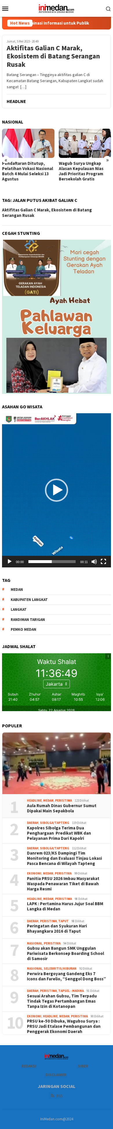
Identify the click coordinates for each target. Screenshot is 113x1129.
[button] (56, 490)
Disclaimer (55, 1074)
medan (17, 589)
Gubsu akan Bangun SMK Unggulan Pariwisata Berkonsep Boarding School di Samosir (65, 953)
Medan (48, 800)
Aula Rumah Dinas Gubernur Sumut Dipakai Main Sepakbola (61, 808)
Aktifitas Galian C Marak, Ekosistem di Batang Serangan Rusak (53, 56)
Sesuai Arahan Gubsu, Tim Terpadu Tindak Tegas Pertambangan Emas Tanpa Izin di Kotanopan (62, 1001)
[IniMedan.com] (56, 7)
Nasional (34, 943)
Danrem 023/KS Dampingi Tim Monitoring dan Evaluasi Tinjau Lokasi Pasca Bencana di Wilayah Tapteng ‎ (64, 858)
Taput (63, 921)
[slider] (52, 561)
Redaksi (28, 1066)
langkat (19, 609)
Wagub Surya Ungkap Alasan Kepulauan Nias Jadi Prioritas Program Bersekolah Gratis (81, 171)
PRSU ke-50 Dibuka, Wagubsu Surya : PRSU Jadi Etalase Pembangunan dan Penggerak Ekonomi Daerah (64, 1026)
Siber (83, 1066)
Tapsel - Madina (71, 991)
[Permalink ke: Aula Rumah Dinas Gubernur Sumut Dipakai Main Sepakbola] (56, 763)
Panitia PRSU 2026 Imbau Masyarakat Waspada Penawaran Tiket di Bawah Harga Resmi (63, 884)
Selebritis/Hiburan (60, 968)
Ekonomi (34, 873)
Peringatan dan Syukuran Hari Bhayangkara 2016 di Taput (57, 928)
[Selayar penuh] (103, 561)
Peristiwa (63, 800)
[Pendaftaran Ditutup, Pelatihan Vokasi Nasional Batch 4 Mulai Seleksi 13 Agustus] (28, 143)
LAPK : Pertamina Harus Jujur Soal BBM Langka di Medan (65, 906)
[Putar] (9, 561)
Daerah (33, 823)
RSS (59, 1095)
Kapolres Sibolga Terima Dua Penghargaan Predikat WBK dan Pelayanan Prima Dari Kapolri (59, 833)
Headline (34, 800)
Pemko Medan (23, 629)
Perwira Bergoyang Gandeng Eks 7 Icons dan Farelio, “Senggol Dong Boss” (66, 976)
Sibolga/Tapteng (54, 823)
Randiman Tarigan (28, 619)
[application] (56, 490)
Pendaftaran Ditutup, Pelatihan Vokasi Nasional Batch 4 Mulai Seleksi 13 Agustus (27, 171)
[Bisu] (94, 561)
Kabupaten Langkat (29, 599)
